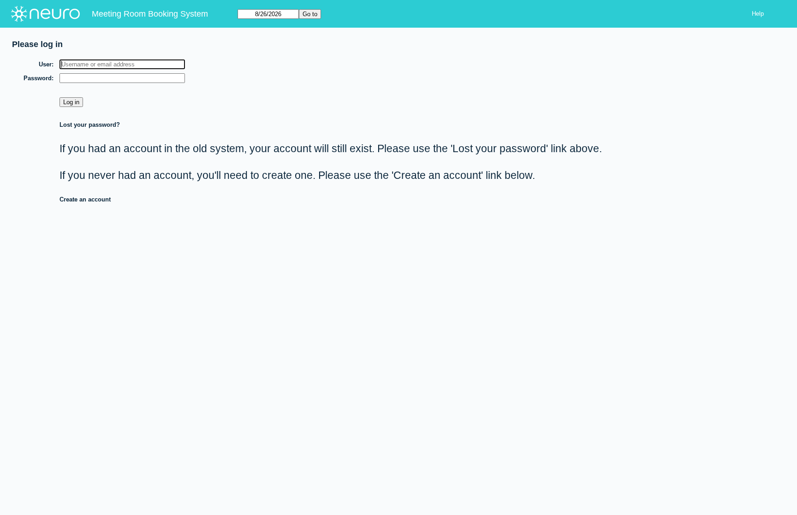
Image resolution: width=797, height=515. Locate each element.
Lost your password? (89, 124)
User (45, 64)
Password (38, 78)
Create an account (85, 199)
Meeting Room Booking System (150, 13)
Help (758, 13)
